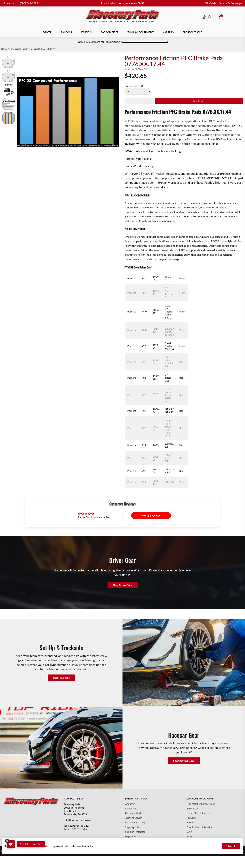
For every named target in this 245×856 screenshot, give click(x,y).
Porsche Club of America (199, 827)
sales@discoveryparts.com (77, 820)
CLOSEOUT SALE (192, 32)
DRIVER (47, 32)
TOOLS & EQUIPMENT (141, 32)
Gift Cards (210, 3)
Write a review (151, 515)
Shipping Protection (135, 832)
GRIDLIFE (191, 818)
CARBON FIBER (109, 32)
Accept (231, 846)
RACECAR (66, 32)
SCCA (189, 832)
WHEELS (86, 32)
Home (4, 49)
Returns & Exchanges (230, 3)
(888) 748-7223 (29, 3)
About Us (130, 804)
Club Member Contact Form (200, 804)
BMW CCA (192, 808)
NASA (189, 822)
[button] (31, 844)
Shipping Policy (133, 827)
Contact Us (131, 808)
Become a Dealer (134, 813)
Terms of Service (133, 818)
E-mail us (9, 3)
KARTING (168, 32)
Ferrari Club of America (198, 813)
